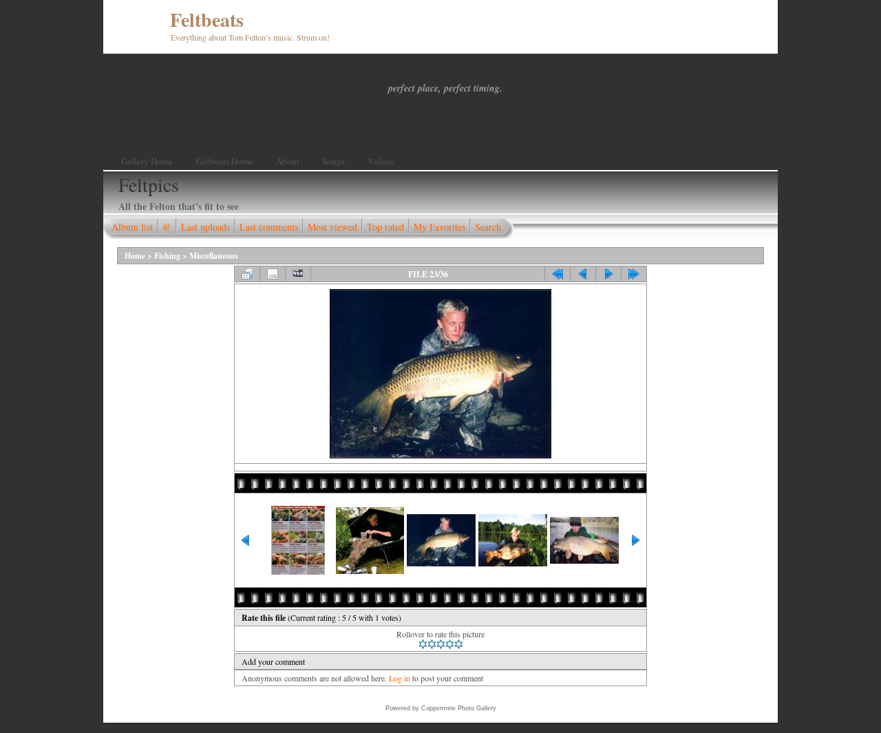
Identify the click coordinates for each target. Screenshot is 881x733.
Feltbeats (207, 20)
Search (488, 226)
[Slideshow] (298, 273)
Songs (333, 161)
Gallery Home (147, 161)
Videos (381, 161)
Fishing (167, 256)
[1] (422, 644)
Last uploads (205, 226)
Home (135, 256)
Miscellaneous (213, 256)
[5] (458, 644)
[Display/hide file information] (272, 273)
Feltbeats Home (224, 161)
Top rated (385, 226)
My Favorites (439, 226)
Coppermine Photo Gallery (458, 708)
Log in (399, 677)
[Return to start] (557, 273)
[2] (431, 644)
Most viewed (332, 226)
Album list (132, 226)
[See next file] (608, 273)
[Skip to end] (634, 273)
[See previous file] (583, 273)
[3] (440, 644)
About (287, 161)
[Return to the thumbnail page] (247, 273)
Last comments (269, 226)
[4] (449, 644)
